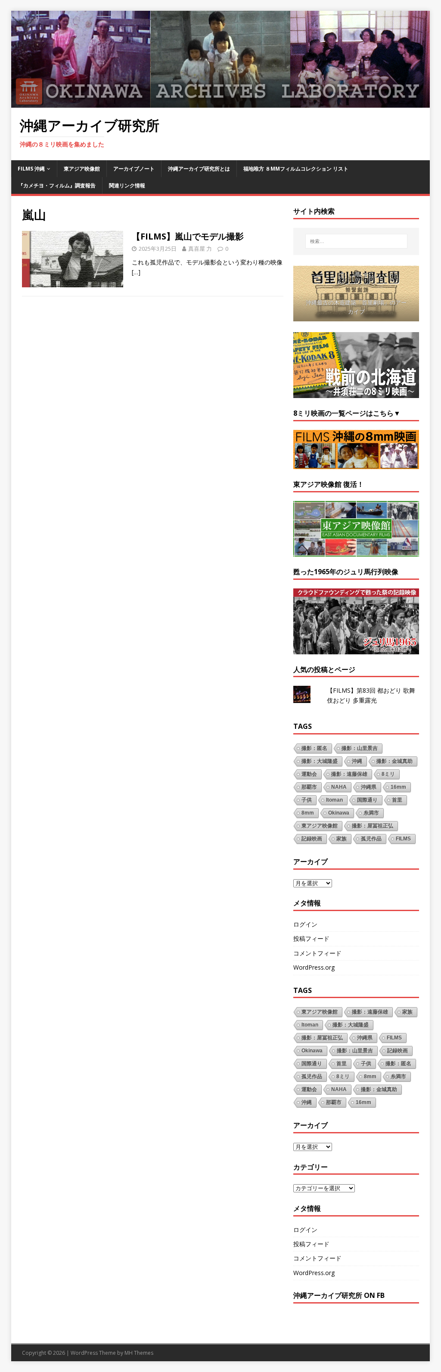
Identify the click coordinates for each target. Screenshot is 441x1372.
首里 (397, 800)
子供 (306, 800)
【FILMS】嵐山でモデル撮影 (188, 236)
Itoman (334, 800)
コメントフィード (317, 953)
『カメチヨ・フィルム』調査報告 (57, 185)
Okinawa (338, 813)
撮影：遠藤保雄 (349, 774)
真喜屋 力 (200, 248)
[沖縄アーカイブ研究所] (220, 103)
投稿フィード (311, 938)
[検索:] (356, 241)
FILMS (403, 839)
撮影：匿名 (314, 748)
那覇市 (309, 787)
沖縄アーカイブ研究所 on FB (339, 1295)
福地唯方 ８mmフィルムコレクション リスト (295, 168)
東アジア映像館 (82, 168)
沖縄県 (368, 787)
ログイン (305, 924)
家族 (341, 839)
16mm (398, 787)
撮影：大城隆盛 (319, 761)
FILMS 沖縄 (31, 168)
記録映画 (311, 839)
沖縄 (357, 761)
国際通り (367, 800)
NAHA (339, 787)
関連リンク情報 (127, 185)
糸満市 (371, 813)
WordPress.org (314, 967)
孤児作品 (371, 839)
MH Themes (138, 1352)
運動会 (309, 774)
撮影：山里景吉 (360, 748)
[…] (136, 272)
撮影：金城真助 (394, 761)
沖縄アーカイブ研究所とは (199, 168)
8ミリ (388, 774)
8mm (307, 813)
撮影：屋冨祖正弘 (372, 826)
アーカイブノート (134, 168)
